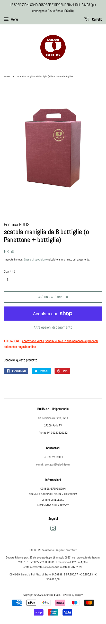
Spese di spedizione (35, 259)
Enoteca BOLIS (52, 595)
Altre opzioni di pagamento (53, 327)
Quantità (9, 271)
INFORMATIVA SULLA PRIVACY (53, 505)
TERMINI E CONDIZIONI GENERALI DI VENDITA (53, 494)
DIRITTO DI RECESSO (53, 499)
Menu (14, 19)
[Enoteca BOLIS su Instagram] (53, 530)
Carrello (96, 19)
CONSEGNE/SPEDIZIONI (53, 488)
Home (7, 76)
